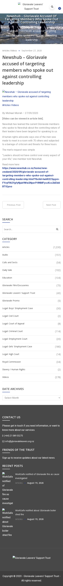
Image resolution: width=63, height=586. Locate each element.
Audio (5, 254)
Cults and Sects (9, 262)
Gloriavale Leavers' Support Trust (18, 292)
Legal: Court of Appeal (13, 323)
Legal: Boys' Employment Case (17, 308)
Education (7, 277)
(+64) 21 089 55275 (13, 435)
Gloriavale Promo (11, 300)
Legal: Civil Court (10, 315)
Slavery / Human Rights (13, 369)
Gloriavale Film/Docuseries (15, 285)
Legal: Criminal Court (12, 331)
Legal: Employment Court (14, 338)
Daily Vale (7, 270)
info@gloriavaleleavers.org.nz (19, 441)
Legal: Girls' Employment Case (17, 346)
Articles (35, 26)
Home (25, 26)
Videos (13, 50)
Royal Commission (11, 361)
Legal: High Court (10, 354)
